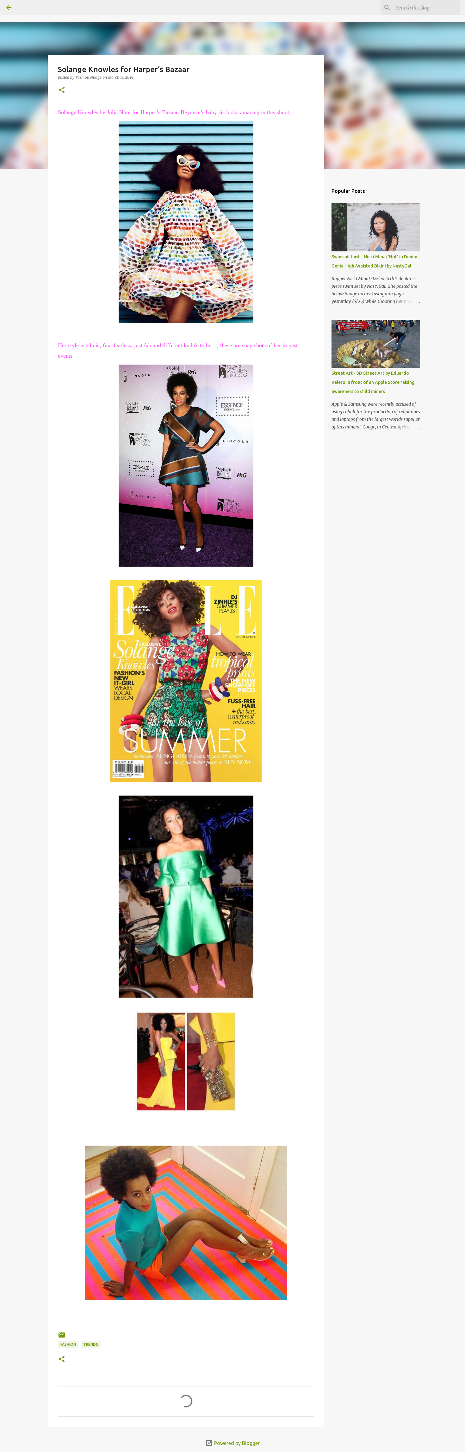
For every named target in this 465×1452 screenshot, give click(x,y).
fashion (68, 1344)
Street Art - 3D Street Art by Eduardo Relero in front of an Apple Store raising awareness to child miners (373, 382)
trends (90, 1344)
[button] (61, 90)
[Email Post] (61, 1337)
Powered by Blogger (236, 1443)
